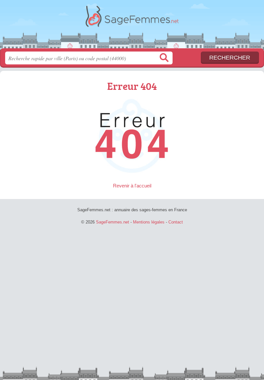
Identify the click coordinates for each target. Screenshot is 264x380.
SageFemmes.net (132, 26)
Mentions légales (149, 222)
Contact (175, 222)
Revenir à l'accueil (132, 185)
